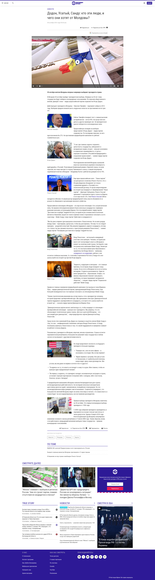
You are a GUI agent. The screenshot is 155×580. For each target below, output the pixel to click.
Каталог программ (27, 559)
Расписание (53, 573)
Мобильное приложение (29, 566)
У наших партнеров (55, 559)
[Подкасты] (104, 557)
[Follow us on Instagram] (92, 557)
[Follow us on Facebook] (79, 557)
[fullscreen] (121, 86)
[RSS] (100, 557)
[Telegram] (144, 3)
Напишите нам (26, 570)
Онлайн (52, 566)
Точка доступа (54, 556)
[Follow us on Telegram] (96, 557)
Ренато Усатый (96, 197)
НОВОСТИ (65, 503)
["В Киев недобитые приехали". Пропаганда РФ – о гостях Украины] (115, 527)
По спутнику (53, 563)
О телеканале (26, 556)
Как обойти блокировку (29, 563)
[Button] (84, 28)
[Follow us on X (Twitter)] (83, 557)
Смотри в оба (105, 503)
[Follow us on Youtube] (87, 557)
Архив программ (27, 573)
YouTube (52, 570)
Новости (50, 9)
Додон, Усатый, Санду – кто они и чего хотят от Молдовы (55, 39)
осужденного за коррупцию (83, 253)
